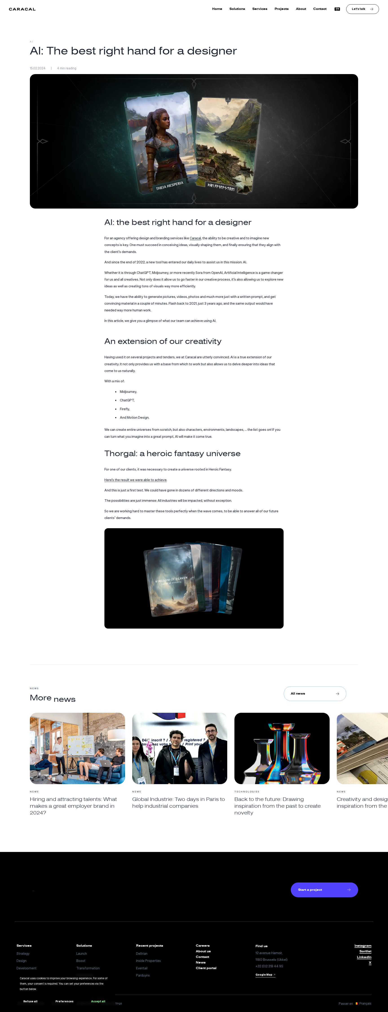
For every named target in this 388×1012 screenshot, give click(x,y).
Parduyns (143, 975)
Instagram (363, 946)
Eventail (142, 968)
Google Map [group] (264, 974)
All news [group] (298, 693)
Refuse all (30, 1001)
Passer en (355, 1003)
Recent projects (149, 945)
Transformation (88, 968)
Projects (282, 9)
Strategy (23, 953)
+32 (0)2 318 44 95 (269, 966)
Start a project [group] (310, 890)
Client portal (206, 968)
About (301, 9)
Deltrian (142, 953)
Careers (203, 945)
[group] (362, 9)
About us (203, 951)
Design (21, 961)
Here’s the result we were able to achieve (135, 479)
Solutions (237, 9)
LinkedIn (364, 957)
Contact (319, 9)
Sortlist (365, 951)
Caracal (195, 238)
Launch (81, 953)
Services (259, 9)
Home (217, 9)
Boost (80, 961)
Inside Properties (148, 961)
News (201, 962)
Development (27, 968)
